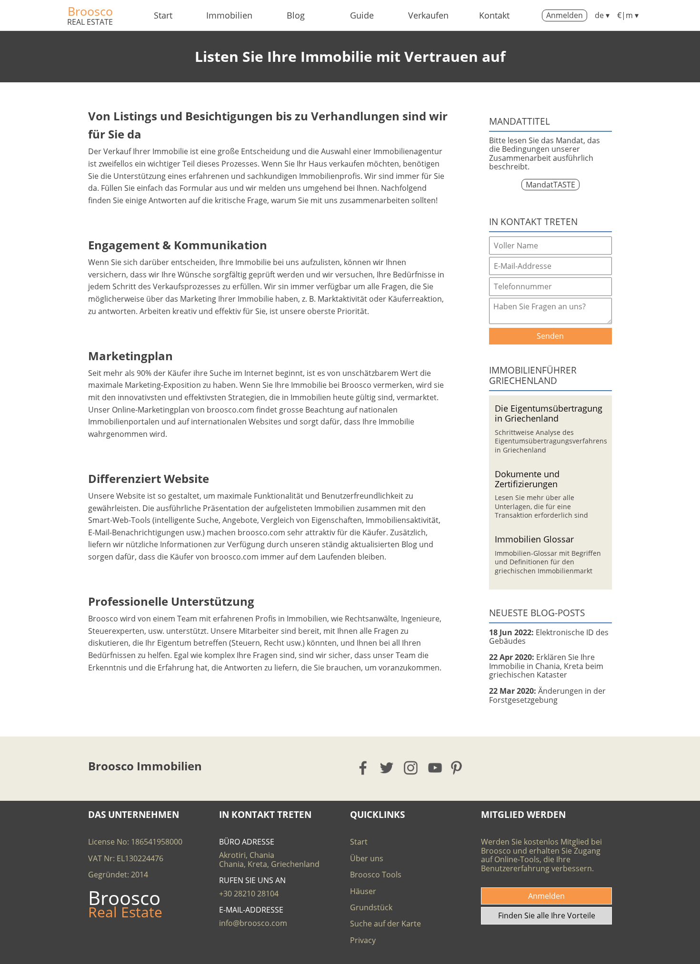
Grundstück (371, 907)
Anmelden (564, 15)
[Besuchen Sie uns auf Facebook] (363, 767)
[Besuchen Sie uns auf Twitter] (387, 767)
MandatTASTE (550, 184)
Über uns (366, 858)
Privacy (363, 940)
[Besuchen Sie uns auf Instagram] (411, 767)
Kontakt (494, 15)
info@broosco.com (253, 923)
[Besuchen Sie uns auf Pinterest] (459, 767)
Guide (362, 15)
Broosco (90, 11)
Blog (296, 15)
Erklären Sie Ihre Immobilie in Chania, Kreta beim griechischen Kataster (546, 666)
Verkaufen (428, 15)
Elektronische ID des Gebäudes (549, 636)
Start (163, 15)
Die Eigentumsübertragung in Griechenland (548, 413)
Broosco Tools (375, 874)
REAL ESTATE (90, 22)
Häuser (363, 891)
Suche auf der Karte (385, 923)
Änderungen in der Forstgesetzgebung (547, 695)
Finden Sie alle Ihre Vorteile (546, 915)
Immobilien (229, 15)
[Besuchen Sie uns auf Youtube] (435, 767)
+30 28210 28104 (249, 893)
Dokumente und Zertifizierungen (527, 479)
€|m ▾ (628, 15)
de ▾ (602, 15)
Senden (550, 336)
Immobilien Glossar (534, 539)
